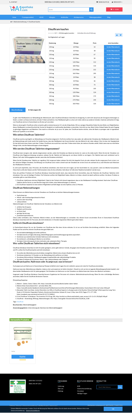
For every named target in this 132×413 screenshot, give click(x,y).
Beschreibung (17, 110)
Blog (108, 17)
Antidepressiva (78, 17)
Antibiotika (64, 17)
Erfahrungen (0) (34, 110)
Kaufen (22, 357)
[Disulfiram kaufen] (13, 78)
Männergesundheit (95, 17)
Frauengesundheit (28, 17)
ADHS (41, 17)
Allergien (52, 17)
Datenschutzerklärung (84, 388)
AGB (78, 386)
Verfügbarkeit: (53, 37)
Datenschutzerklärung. (33, 410)
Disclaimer (80, 391)
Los (120, 387)
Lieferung (61, 386)
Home (14, 17)
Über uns (60, 388)
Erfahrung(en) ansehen (66, 33)
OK (113, 409)
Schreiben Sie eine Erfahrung (86, 33)
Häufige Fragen (82, 393)
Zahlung (60, 391)
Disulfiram (20, 302)
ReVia (13, 351)
